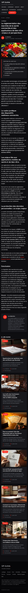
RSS (2, 576)
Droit (22, 7)
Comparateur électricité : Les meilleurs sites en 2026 (11, 541)
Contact (12, 12)
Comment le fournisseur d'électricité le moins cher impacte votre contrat (14, 505)
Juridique (11, 7)
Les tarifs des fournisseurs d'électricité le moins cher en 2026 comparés (11, 395)
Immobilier (5, 9)
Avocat (17, 7)
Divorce (19, 9)
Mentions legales (21, 574)
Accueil (4, 7)
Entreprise (12, 9)
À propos (4, 12)
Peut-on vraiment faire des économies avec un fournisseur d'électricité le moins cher (12, 433)
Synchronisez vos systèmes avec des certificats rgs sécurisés (13, 359)
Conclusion (7, 75)
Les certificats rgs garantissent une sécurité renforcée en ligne (12, 470)
